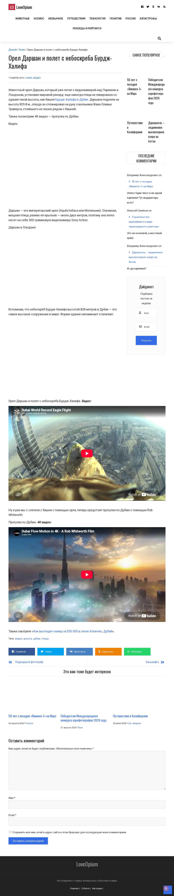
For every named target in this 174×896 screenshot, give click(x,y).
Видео (37, 78)
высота (28, 638)
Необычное (55, 18)
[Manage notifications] (166, 888)
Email (12, 815)
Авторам (97, 888)
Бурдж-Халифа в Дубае (71, 99)
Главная (74, 888)
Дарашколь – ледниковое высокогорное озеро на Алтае (156, 132)
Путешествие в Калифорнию (135, 127)
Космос (39, 18)
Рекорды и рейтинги (87, 28)
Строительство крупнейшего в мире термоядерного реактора (144, 221)
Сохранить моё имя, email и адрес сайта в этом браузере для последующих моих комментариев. (70, 832)
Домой (12, 49)
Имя (11, 797)
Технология (97, 18)
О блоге (85, 888)
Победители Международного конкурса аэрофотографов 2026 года (156, 91)
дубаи (36, 638)
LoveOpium (21, 7)
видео (18, 638)
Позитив (115, 18)
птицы (45, 638)
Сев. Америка (134, 723)
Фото (80, 727)
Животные (22, 18)
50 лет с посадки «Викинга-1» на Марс (134, 86)
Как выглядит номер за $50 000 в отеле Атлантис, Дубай (72, 631)
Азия (22, 49)
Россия (131, 18)
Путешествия (76, 18)
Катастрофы (148, 18)
